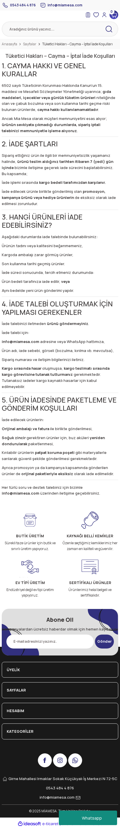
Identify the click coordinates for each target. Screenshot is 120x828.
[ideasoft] (29, 824)
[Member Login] (104, 14)
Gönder (104, 641)
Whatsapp (92, 818)
